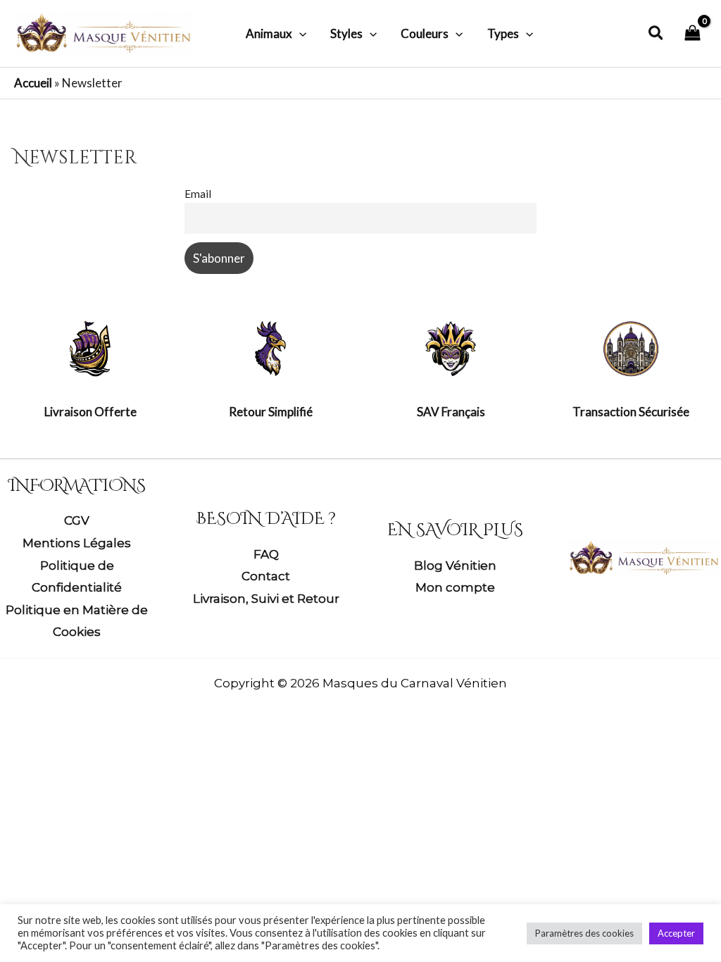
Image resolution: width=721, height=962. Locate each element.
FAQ (266, 554)
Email (197, 193)
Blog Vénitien (455, 565)
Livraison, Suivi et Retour (266, 599)
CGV (76, 520)
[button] (299, 33)
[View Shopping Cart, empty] (692, 33)
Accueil (33, 82)
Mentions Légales (77, 543)
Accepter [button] (676, 933)
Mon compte (455, 587)
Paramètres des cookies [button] (584, 933)
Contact (266, 576)
